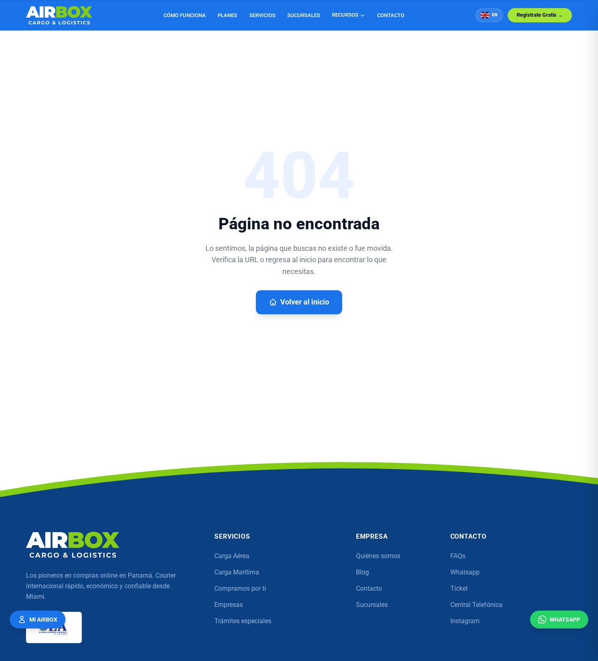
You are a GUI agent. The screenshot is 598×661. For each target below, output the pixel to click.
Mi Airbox (43, 619)
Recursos (345, 15)
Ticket (459, 588)
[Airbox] (73, 545)
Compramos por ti (240, 588)
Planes (227, 15)
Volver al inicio (304, 302)
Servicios (262, 15)
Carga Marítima (236, 572)
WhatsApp (565, 619)
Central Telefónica (476, 605)
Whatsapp (465, 572)
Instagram (465, 621)
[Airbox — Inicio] (59, 15)
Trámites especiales (242, 621)
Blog (362, 572)
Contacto (390, 15)
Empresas (228, 605)
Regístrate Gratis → (540, 15)
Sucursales (303, 15)
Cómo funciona (185, 15)
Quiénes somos (378, 556)
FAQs (457, 556)
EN (495, 14)
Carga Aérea (231, 556)
